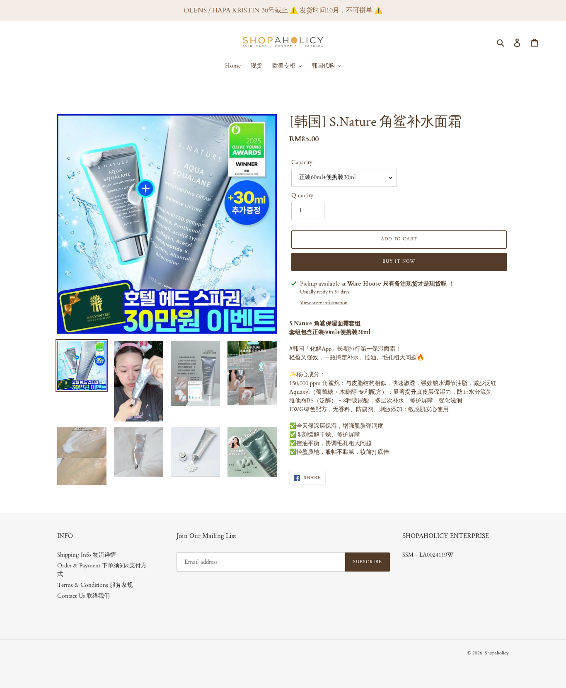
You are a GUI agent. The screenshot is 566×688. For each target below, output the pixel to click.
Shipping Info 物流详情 (86, 555)
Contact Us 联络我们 (83, 596)
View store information (324, 302)
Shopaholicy (497, 653)
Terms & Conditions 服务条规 (95, 585)
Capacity (301, 162)
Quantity (302, 195)
